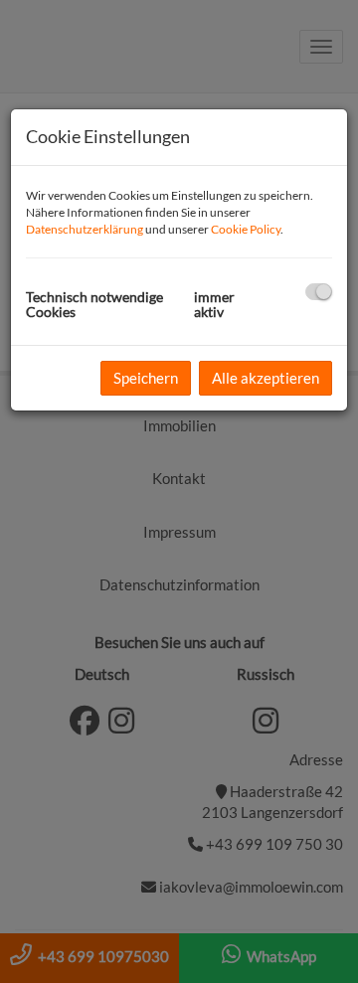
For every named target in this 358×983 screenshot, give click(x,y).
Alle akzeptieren (265, 378)
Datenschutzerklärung (84, 229)
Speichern (145, 378)
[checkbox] (318, 291)
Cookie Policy (245, 229)
